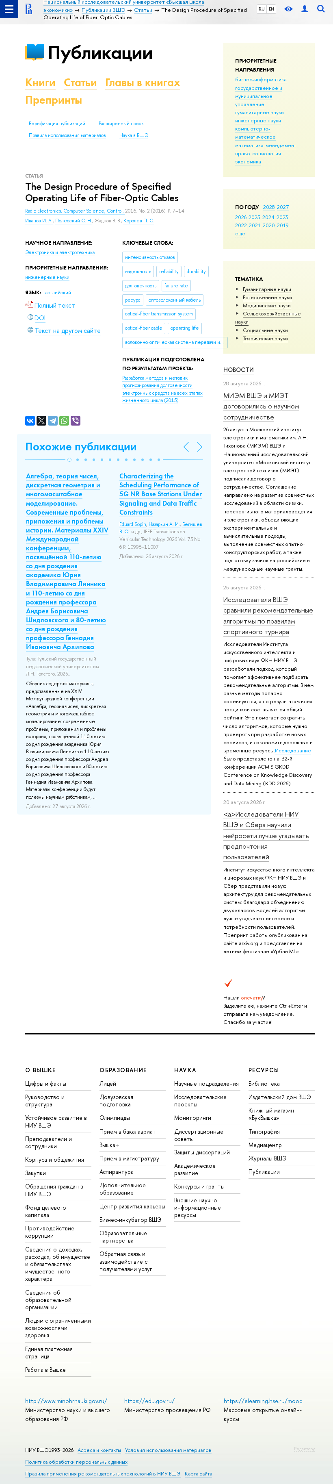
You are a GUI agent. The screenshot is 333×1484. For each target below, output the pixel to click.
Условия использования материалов (168, 1450)
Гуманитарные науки (267, 289)
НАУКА (185, 1070)
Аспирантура (116, 1171)
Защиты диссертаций (202, 1152)
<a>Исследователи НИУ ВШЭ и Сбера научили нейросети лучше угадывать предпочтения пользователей (266, 835)
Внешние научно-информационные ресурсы (197, 1207)
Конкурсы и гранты (199, 1186)
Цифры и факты (45, 1083)
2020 (269, 225)
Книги (40, 82)
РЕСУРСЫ (264, 1070)
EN (271, 9)
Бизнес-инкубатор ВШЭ (130, 1219)
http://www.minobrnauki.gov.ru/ (66, 1401)
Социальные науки (265, 330)
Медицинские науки (267, 305)
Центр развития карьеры (132, 1206)
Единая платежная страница (49, 1352)
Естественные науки (267, 297)
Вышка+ (109, 1145)
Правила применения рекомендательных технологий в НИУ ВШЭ (103, 1473)
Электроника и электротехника (60, 252)
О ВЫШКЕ (40, 1070)
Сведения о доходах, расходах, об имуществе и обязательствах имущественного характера (57, 1264)
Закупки (35, 1173)
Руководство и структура (45, 1100)
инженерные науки (258, 120)
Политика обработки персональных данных (76, 1461)
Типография (264, 1131)
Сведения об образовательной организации (48, 1299)
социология (266, 153)
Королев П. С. (138, 220)
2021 (255, 225)
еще (240, 233)
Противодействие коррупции (49, 1231)
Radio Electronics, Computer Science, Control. (75, 211)
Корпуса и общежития (54, 1159)
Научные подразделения (206, 1083)
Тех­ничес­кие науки (265, 338)
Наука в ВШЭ (133, 135)
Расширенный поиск (121, 123)
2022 (241, 225)
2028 (269, 207)
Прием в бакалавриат (127, 1131)
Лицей (107, 1083)
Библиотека (264, 1083)
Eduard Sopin (132, 524)
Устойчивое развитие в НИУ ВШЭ (56, 1121)
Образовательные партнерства (123, 1236)
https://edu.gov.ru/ (149, 1401)
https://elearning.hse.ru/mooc (263, 1401)
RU (262, 9)
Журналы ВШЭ (268, 1158)
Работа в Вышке (45, 1369)
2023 (282, 217)
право (242, 153)
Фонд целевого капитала (45, 1211)
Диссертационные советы (198, 1135)
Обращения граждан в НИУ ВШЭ (54, 1189)
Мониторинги (192, 1117)
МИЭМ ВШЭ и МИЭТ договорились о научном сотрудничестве (261, 406)
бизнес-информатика (261, 79)
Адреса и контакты (99, 1450)
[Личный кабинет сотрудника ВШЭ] (304, 9)
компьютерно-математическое (255, 132)
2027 (283, 207)
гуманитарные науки (259, 112)
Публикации (100, 52)
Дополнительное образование (122, 1188)
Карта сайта (198, 1473)
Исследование (293, 750)
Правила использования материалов (67, 135)
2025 (254, 217)
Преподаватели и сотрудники (48, 1142)
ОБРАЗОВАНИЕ (123, 1070)
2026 (241, 217)
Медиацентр (265, 1145)
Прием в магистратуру (129, 1158)
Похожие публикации (81, 446)
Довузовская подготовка (116, 1100)
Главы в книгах (142, 82)
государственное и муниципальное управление (258, 96)
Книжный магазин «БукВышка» (271, 1113)
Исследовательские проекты (200, 1100)
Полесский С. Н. (73, 220)
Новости (238, 369)
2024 (268, 217)
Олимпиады (114, 1117)
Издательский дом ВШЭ (280, 1097)
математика (249, 145)
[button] (69, 460)
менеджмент (281, 145)
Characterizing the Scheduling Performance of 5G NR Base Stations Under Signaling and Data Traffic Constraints (160, 493)
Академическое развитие (195, 1169)
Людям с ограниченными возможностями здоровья (58, 1328)
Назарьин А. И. (164, 524)
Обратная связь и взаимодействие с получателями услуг (125, 1261)
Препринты (53, 100)
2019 (283, 225)
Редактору (304, 1448)
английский (58, 292)
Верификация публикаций (57, 123)
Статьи (80, 82)
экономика (248, 161)
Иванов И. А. (39, 220)
